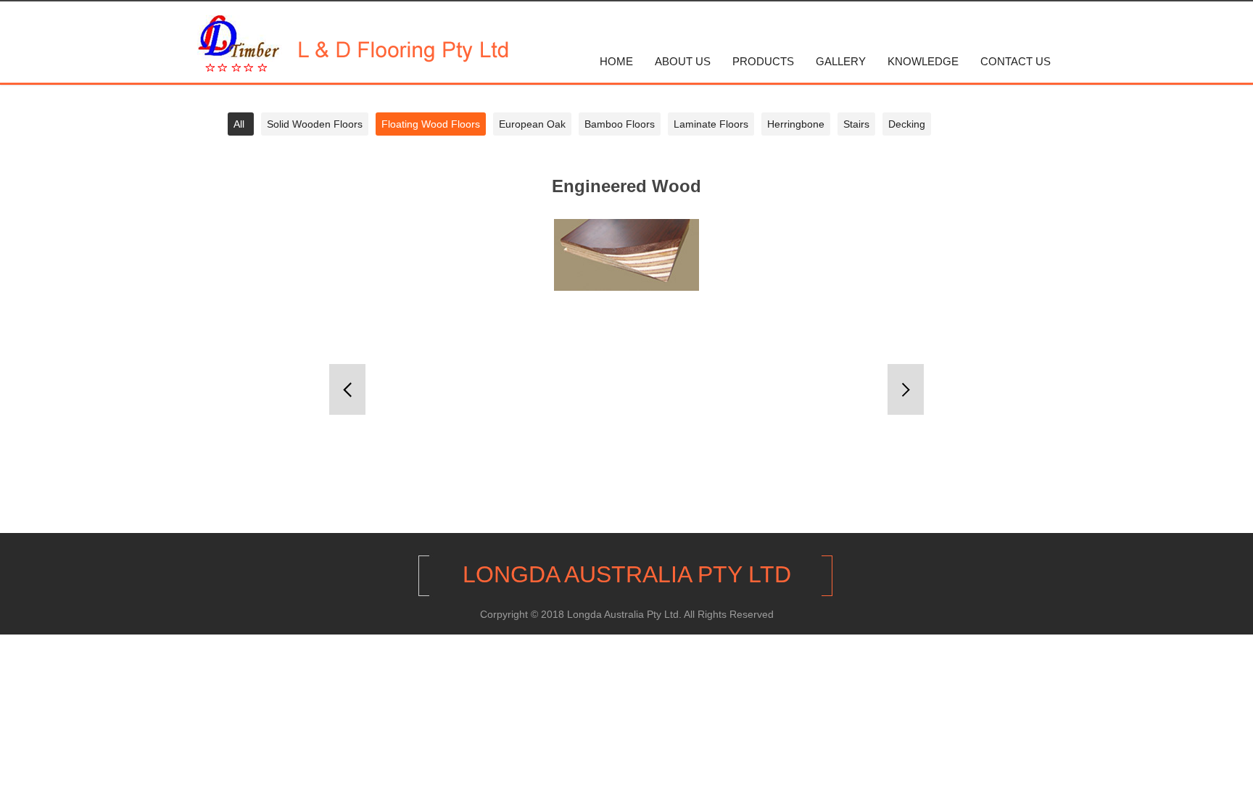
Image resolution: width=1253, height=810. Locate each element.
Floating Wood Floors (430, 124)
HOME (616, 61)
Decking (906, 124)
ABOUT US (683, 61)
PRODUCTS (763, 61)
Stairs (856, 124)
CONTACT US (1015, 61)
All (238, 124)
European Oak (532, 124)
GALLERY (841, 61)
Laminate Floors (711, 124)
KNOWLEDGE (923, 61)
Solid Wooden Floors (315, 124)
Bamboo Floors (619, 124)
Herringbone (795, 124)
